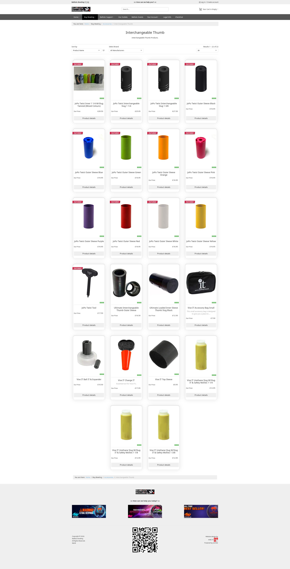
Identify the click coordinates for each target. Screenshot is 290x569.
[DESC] (103, 50)
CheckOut (179, 17)
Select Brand (114, 46)
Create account (212, 2)
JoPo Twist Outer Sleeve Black (201, 103)
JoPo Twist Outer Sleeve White (163, 241)
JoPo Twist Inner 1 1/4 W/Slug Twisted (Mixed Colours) (89, 104)
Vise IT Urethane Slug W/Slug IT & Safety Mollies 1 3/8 (164, 451)
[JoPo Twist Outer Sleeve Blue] (89, 147)
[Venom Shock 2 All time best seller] (201, 511)
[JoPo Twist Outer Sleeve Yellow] (201, 215)
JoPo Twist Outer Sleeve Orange (163, 173)
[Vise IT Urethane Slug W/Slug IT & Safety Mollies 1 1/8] (126, 424)
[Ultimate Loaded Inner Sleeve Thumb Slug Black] (164, 282)
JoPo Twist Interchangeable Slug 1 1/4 (126, 104)
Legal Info (167, 17)
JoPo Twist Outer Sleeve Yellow (201, 241)
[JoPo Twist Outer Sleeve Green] (126, 147)
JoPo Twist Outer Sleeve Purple (89, 241)
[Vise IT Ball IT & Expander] (89, 353)
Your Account (152, 17)
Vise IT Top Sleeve (163, 379)
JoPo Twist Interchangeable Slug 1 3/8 (164, 104)
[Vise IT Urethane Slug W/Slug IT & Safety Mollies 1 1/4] (201, 354)
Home (76, 17)
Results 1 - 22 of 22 (210, 46)
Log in (203, 2)
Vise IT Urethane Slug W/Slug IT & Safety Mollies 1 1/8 (126, 451)
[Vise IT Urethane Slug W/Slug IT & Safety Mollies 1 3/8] (164, 424)
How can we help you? (145, 2)
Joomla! (215, 543)
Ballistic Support (106, 17)
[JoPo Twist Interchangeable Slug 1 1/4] (126, 78)
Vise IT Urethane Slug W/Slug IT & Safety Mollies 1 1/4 (201, 381)
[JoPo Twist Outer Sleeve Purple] (89, 215)
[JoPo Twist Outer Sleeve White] (164, 215)
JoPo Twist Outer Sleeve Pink (201, 172)
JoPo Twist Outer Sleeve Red (126, 241)
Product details (88, 118)
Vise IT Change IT (126, 380)
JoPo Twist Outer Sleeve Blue (89, 172)
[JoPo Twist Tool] (89, 282)
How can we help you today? (145, 501)
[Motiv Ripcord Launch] (145, 511)
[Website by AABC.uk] (216, 540)
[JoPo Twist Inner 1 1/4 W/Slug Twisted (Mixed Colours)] (89, 78)
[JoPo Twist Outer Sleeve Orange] (164, 147)
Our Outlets (123, 17)
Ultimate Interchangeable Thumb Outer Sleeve (126, 309)
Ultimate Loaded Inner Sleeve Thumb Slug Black (164, 309)
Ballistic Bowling (78, 2)
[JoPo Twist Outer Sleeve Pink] (201, 147)
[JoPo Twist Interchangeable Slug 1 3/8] (164, 78)
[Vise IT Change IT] (126, 354)
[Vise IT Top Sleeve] (164, 353)
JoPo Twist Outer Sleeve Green (126, 172)
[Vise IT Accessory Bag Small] (201, 282)
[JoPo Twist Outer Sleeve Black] (201, 78)
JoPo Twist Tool (89, 307)
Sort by (74, 46)
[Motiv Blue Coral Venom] (89, 511)
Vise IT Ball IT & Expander (89, 379)
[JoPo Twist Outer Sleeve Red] (126, 215)
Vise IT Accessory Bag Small (201, 307)
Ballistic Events (137, 17)
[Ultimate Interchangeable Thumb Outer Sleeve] (126, 282)
